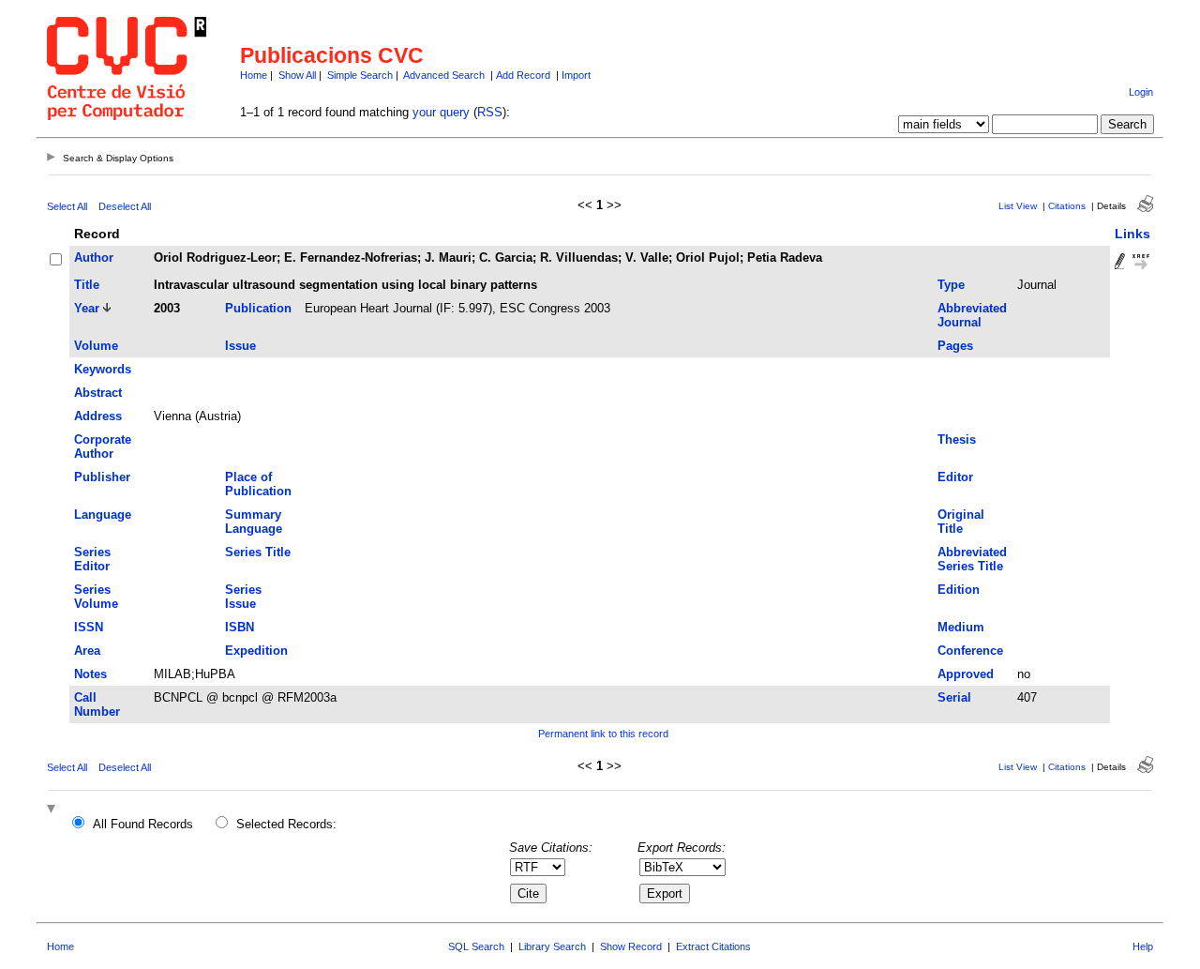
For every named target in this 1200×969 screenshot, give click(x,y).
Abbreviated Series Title (972, 559)
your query (441, 112)
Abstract (98, 393)
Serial (954, 697)
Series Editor (92, 559)
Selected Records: (286, 824)
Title (86, 285)
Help (1142, 946)
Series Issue (243, 597)
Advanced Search (444, 75)
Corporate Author (102, 446)
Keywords (102, 369)
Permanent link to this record (603, 733)
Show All (297, 75)
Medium (961, 627)
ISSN (88, 627)
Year (86, 308)
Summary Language (253, 521)
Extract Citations (713, 946)
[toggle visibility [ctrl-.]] (53, 810)
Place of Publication (258, 484)
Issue (240, 346)
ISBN (239, 627)
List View (1017, 206)
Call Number (97, 704)
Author (93, 257)
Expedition (256, 650)
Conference (970, 650)
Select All (67, 206)
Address (98, 416)
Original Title (961, 521)
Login (1141, 92)
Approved (966, 674)
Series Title (258, 552)
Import (576, 75)
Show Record (631, 946)
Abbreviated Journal (972, 315)
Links (1132, 233)
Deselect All (124, 206)
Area (87, 650)
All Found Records (143, 824)
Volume (96, 346)
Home (253, 75)
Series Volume (96, 597)
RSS (489, 112)
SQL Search (476, 946)
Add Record (523, 75)
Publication (258, 308)
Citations (1067, 206)
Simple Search (360, 75)
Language (102, 514)
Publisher (102, 477)
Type (951, 285)
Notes (90, 674)
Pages (955, 346)
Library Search (552, 946)
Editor (955, 477)
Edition (959, 590)
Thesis (957, 439)
